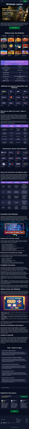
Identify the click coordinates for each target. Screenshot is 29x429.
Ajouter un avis (24, 396)
